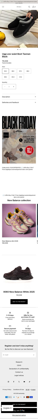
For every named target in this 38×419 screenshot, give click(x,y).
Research (19, 362)
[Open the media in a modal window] (19, 29)
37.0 (20, 71)
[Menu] (4, 7)
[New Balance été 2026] (19, 220)
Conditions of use (18, 389)
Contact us (19, 372)
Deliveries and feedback (10, 102)
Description (6, 97)
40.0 (13, 77)
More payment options (19, 415)
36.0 (13, 71)
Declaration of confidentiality (19, 369)
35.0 (5, 71)
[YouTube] (24, 381)
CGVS (19, 365)
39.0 (5, 77)
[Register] (33, 354)
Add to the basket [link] (19, 301)
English (33, 389)
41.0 (20, 77)
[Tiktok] (29, 381)
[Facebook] (13, 381)
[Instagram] (8, 381)
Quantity (4, 82)
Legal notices (19, 375)
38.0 (27, 71)
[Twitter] (19, 381)
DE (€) (27, 389)
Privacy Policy (7, 389)
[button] (28, 7)
